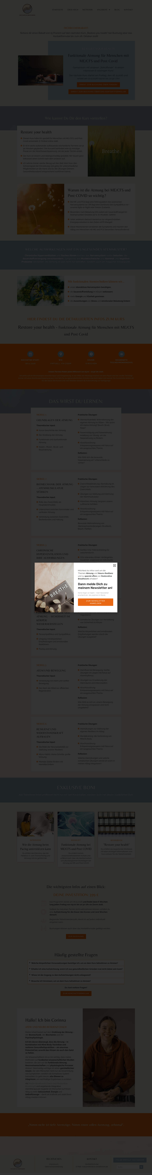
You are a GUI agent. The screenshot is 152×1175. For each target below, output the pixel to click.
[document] (76, 587)
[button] (114, 565)
